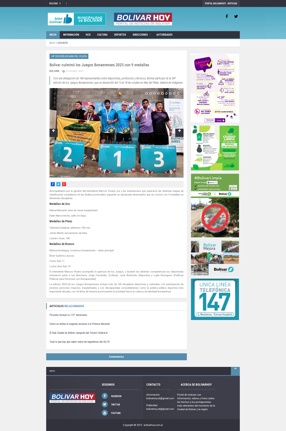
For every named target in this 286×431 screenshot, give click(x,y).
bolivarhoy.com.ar (153, 425)
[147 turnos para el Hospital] (215, 299)
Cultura (102, 34)
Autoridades (164, 34)
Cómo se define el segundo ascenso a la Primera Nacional (79, 323)
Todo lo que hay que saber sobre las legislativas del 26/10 (79, 341)
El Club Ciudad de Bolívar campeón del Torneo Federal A (78, 332)
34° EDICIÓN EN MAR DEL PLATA (69, 56)
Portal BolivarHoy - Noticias (221, 3)
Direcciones (140, 34)
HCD (88, 34)
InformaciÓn (71, 34)
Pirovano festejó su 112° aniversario (68, 315)
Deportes (120, 34)
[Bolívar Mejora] (215, 258)
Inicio (52, 34)
